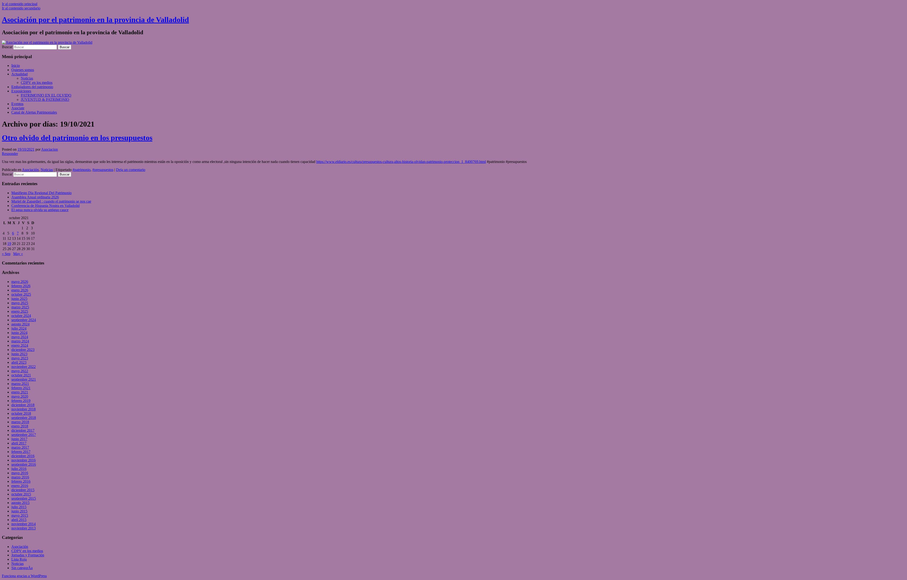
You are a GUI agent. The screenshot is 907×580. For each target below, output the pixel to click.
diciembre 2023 (22, 350)
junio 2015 (19, 511)
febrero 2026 (20, 286)
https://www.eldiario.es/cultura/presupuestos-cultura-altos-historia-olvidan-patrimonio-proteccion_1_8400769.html (401, 162)
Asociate (17, 108)
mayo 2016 (19, 473)
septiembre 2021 (23, 379)
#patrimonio (81, 170)
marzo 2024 (20, 341)
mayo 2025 (19, 303)
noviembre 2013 (23, 528)
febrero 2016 (20, 481)
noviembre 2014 (23, 524)
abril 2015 (18, 520)
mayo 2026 (19, 282)
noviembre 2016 (23, 460)
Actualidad (19, 74)
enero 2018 (19, 426)
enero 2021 (19, 392)
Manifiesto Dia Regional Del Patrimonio (41, 193)
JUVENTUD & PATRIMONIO (45, 100)
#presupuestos (102, 170)
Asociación (30, 170)
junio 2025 (19, 299)
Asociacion (49, 149)
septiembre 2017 (23, 435)
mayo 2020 (19, 396)
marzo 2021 (20, 384)
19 (9, 244)
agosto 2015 (20, 503)
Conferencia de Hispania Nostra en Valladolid (45, 206)
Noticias (27, 78)
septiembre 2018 (23, 418)
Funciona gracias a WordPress (24, 576)
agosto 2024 (20, 324)
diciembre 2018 (22, 405)
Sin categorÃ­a (22, 568)
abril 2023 (18, 362)
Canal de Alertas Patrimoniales (34, 112)
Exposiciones (21, 91)
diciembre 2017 (22, 430)
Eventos (17, 104)
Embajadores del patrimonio (32, 87)
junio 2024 (19, 333)
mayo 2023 (19, 358)
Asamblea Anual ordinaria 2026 (35, 197)
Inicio (15, 66)
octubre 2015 (21, 494)
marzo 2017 (20, 447)
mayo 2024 (19, 337)
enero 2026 (19, 290)
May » (18, 254)
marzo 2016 (20, 477)
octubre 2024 (21, 316)
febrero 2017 (20, 452)
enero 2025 (19, 311)
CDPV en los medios (36, 83)
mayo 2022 (19, 371)
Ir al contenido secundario (21, 8)
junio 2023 (19, 354)
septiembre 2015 (23, 498)
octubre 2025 (21, 294)
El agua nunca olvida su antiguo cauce (39, 210)
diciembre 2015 (22, 490)
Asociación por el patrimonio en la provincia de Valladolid (95, 19)
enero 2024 (19, 345)
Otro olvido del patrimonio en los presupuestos (77, 137)
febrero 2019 (20, 401)
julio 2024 (18, 328)
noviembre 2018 (23, 409)
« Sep (6, 254)
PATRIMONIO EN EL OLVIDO (46, 95)
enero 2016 (19, 486)
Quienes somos (22, 70)
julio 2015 (18, 507)
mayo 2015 (19, 515)
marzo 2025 (20, 307)
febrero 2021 (20, 388)
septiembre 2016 (23, 464)
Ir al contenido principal (19, 4)
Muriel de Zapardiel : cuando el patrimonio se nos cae (51, 201)
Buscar (7, 47)
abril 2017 (18, 443)
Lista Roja (19, 559)
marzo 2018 (20, 422)
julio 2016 (18, 469)
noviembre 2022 (23, 367)
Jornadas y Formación (27, 555)
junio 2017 (19, 439)
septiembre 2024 (23, 320)
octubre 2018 (21, 413)
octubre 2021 (21, 375)
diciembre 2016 (22, 456)
